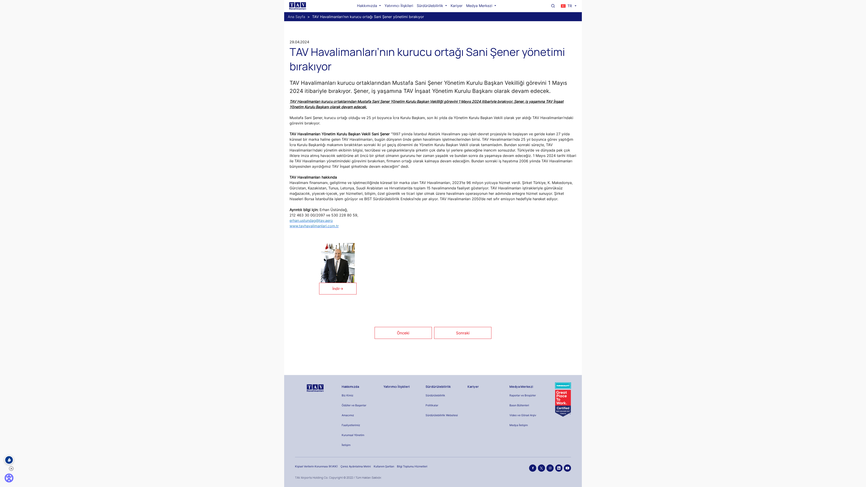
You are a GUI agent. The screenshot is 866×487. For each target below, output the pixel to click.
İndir (337, 288)
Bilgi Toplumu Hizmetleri (412, 466)
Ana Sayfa (296, 16)
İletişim (346, 445)
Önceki (403, 333)
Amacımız (348, 415)
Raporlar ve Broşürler (522, 395)
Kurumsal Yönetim (353, 435)
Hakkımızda (367, 5)
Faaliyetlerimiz (351, 425)
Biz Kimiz (347, 395)
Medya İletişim (518, 425)
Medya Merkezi (479, 5)
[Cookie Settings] (9, 459)
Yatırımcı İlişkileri (399, 5)
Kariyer (457, 5)
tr (569, 6)
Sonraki (463, 333)
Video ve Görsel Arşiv (522, 415)
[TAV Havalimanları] (314, 388)
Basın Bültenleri (519, 405)
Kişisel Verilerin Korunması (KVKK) (316, 466)
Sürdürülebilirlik (430, 5)
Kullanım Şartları (384, 466)
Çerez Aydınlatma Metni (356, 466)
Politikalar (432, 405)
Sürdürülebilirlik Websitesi (442, 415)
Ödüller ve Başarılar (354, 405)
